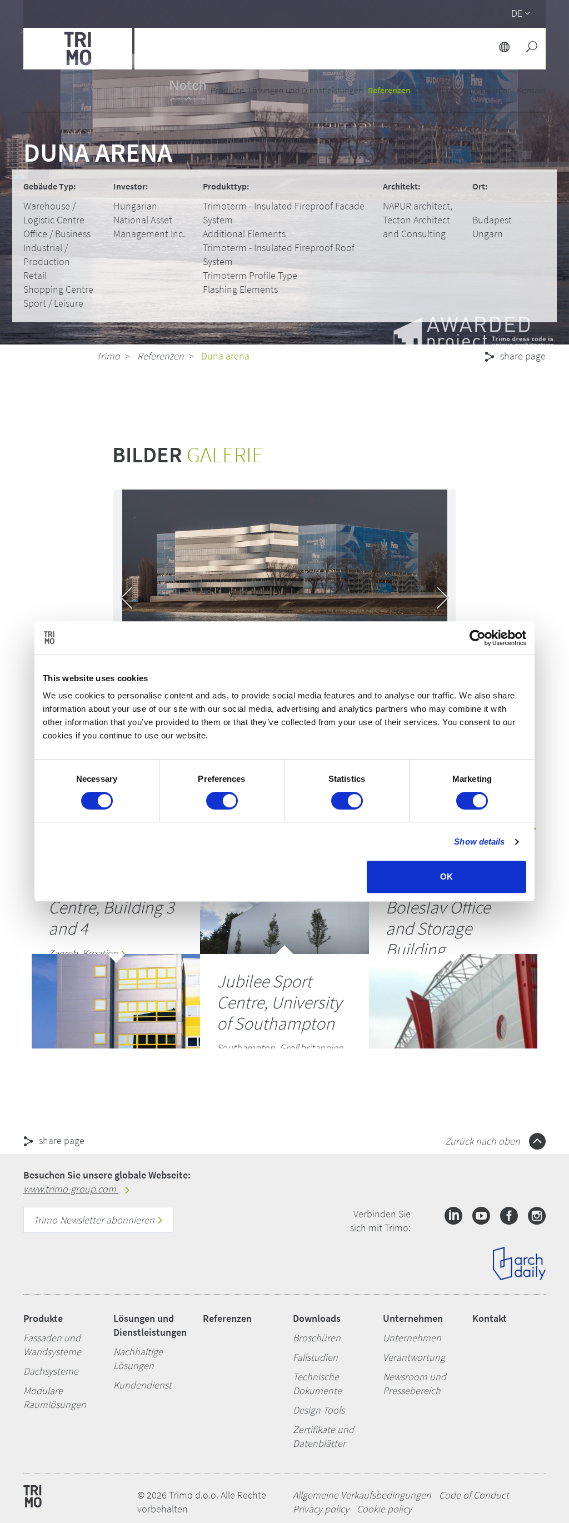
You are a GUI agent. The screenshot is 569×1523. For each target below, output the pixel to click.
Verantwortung (414, 1357)
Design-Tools (319, 1410)
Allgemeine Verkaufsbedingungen (362, 1495)
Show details (479, 841)
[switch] (222, 801)
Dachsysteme (50, 1371)
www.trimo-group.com (70, 1188)
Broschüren (317, 1337)
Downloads (317, 1318)
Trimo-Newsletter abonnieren (95, 1220)
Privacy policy (321, 1508)
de (516, 13)
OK (446, 876)
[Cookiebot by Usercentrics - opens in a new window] (477, 638)
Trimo (108, 355)
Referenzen (389, 90)
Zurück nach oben (483, 1141)
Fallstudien (315, 1357)
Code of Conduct (474, 1495)
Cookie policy (384, 1508)
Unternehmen (413, 1318)
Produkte (43, 1318)
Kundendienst (142, 1385)
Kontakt (489, 1318)
